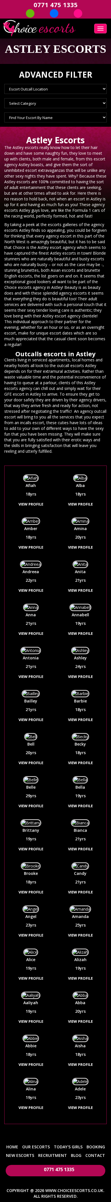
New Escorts (20, 1155)
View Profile (30, 504)
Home (12, 1146)
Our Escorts (36, 1146)
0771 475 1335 (56, 4)
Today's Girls (68, 1146)
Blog (76, 1155)
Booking (96, 1146)
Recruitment (52, 1155)
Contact (95, 1155)
